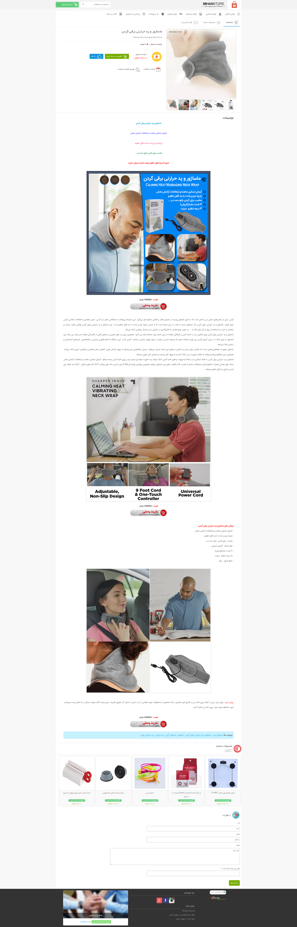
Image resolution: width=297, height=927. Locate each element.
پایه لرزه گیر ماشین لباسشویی (113, 793)
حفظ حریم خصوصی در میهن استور (182, 915)
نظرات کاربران (186, 22)
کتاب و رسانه (111, 14)
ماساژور (180, 735)
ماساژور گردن (170, 735)
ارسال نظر (234, 883)
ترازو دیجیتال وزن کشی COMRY (223, 793)
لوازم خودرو (172, 14)
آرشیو (228, 751)
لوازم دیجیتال (191, 14)
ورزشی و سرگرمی (133, 14)
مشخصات (229, 22)
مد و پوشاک (154, 14)
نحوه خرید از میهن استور (185, 919)
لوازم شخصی (211, 14)
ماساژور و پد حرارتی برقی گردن (198, 735)
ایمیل (238, 834)
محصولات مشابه (209, 22)
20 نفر (93, 56)
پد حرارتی (159, 735)
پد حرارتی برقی (147, 735)
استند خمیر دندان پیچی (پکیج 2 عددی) (76, 793)
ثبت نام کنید (85, 922)
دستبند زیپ (150, 793)
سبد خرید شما (67, 5)
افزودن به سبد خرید (114, 56)
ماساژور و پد (217, 735)
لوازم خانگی (230, 14)
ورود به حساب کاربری (101, 922)
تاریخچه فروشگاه (188, 911)
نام (239, 823)
